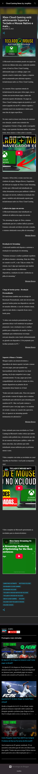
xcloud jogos (8, 605)
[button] (4, 33)
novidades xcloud (9, 589)
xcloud (21, 598)
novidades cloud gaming (11, 586)
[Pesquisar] (35, 3)
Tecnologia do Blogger (20, 767)
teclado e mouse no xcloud (13, 595)
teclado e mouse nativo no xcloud (15, 592)
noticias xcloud (25, 583)
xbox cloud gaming (10, 598)
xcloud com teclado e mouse (13, 602)
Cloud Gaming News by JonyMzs (18, 3)
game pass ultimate (10, 583)
